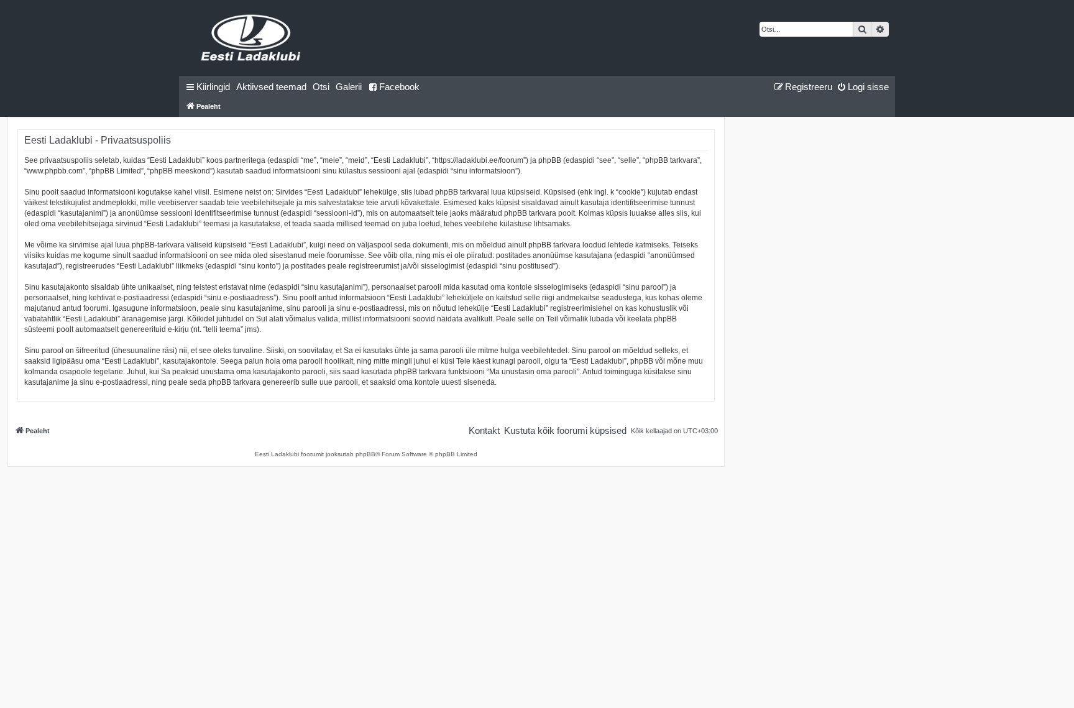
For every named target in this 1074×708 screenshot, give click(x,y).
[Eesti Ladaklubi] (251, 38)
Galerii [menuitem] (349, 86)
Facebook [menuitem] (399, 86)
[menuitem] (271, 87)
